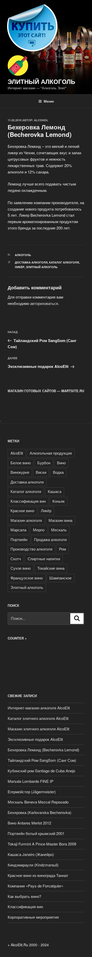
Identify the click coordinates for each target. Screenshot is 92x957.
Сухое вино (20, 568)
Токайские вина (50, 568)
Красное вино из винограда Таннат (38, 875)
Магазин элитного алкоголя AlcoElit (38, 728)
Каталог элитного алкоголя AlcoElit (38, 718)
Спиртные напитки (44, 558)
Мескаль (59, 529)
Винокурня (19, 472)
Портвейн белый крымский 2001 (36, 833)
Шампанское (60, 577)
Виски (41, 472)
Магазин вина (60, 520)
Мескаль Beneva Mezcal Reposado (38, 802)
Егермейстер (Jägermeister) (32, 791)
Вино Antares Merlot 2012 (29, 823)
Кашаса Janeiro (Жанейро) (31, 854)
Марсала (18, 529)
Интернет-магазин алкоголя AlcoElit (39, 707)
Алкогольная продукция (51, 453)
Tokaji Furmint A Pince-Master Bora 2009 (42, 843)
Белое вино (20, 462)
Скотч (15, 558)
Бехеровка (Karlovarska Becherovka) (39, 812)
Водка (58, 472)
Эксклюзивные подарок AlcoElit (35, 739)
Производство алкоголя (31, 549)
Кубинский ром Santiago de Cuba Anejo (41, 770)
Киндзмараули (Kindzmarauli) (33, 864)
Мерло (38, 529)
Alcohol (41, 120)
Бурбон (43, 462)
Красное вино (22, 510)
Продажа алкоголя (50, 539)
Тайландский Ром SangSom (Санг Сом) (42, 760)
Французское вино (26, 577)
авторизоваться (44, 303)
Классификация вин (28, 501)
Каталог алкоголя (64, 262)
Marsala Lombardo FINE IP (30, 781)
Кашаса (54, 491)
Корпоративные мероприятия (33, 917)
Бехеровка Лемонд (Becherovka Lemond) (43, 749)
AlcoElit (16, 453)
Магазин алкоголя (26, 520)
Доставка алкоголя (31, 262)
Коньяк (58, 501)
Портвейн (18, 539)
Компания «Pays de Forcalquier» (35, 885)
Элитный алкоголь (41, 81)
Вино (61, 462)
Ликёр (19, 267)
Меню (49, 101)
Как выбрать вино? (24, 896)
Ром (62, 549)
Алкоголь (23, 255)
